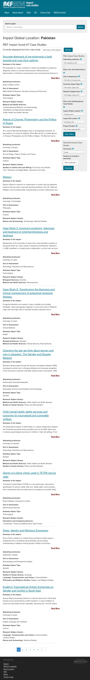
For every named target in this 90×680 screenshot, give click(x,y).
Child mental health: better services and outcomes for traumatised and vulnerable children (26, 415)
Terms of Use (45, 12)
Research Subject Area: (71, 91)
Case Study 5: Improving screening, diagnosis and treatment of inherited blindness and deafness (28, 231)
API (35, 12)
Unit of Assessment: (70, 76)
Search (6, 664)
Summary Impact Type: (71, 84)
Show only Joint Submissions (74, 69)
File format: (67, 149)
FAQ (5, 671)
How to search (17, 12)
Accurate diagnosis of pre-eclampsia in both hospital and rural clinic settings (27, 58)
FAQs (29, 12)
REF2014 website (10, 666)
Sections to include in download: (71, 157)
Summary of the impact (52, 50)
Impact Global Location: (72, 111)
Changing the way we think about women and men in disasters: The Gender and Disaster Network (28, 354)
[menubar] (35, 12)
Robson (7, 177)
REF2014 (20, 4)
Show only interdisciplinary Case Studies (73, 102)
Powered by (81, 659)
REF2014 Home (60, 12)
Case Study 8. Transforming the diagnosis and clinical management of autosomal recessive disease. (29, 292)
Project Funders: (69, 126)
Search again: (10, 23)
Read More (55, 78)
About (7, 12)
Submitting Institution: (71, 59)
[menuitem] (7, 12)
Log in (85, 11)
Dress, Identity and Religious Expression (25, 530)
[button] (81, 59)
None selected (70, 162)
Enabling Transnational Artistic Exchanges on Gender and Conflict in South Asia (28, 588)
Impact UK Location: (70, 118)
